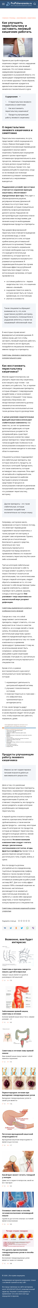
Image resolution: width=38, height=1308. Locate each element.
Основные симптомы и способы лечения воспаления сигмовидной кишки (17, 1213)
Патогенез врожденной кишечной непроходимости (17, 1135)
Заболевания (21, 18)
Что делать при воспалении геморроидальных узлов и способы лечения (18, 1252)
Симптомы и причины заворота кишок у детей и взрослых (16, 970)
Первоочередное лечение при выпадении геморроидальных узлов (18, 1093)
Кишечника (32, 18)
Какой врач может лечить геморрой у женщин (18, 1176)
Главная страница (8, 18)
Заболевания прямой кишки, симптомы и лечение (15, 1012)
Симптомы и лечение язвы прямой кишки (17, 1051)
